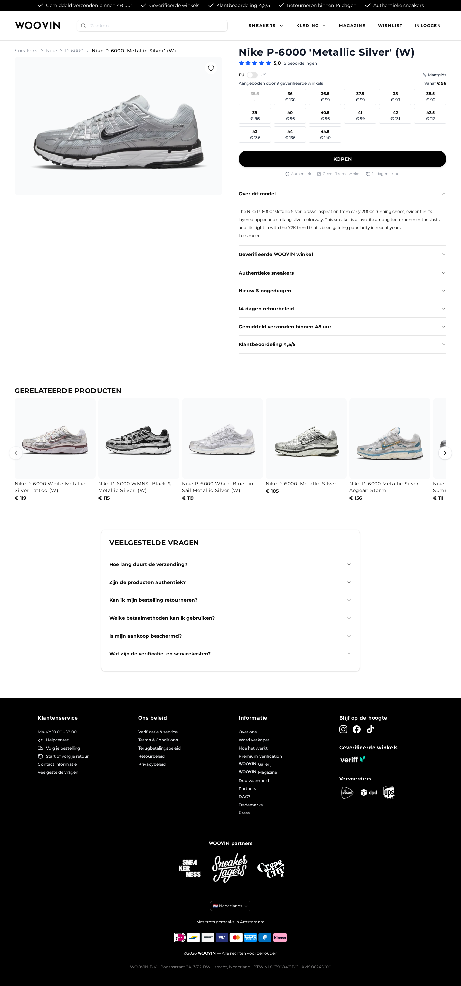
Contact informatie (57, 764)
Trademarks (251, 804)
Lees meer (249, 235)
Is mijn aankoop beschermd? (145, 636)
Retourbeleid (151, 756)
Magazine (352, 25)
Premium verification (260, 756)
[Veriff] (352, 759)
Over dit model (257, 194)
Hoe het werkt (253, 748)
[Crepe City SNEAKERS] (270, 869)
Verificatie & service (158, 731)
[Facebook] (357, 729)
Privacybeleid (152, 764)
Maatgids (437, 74)
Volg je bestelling (63, 748)
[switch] (252, 75)
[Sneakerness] (190, 868)
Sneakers (26, 51)
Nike (51, 51)
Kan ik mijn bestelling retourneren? (153, 600)
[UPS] (389, 792)
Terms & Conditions (158, 739)
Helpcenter (57, 739)
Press (244, 812)
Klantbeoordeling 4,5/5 (267, 344)
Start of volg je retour (67, 756)
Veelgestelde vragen (58, 772)
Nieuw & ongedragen (265, 291)
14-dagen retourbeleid (266, 309)
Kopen (342, 159)
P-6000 (74, 51)
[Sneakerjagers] (230, 869)
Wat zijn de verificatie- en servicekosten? (160, 654)
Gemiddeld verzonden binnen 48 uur (285, 326)
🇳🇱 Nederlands (227, 905)
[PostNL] (347, 793)
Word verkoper (254, 739)
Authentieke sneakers (266, 273)
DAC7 (244, 796)
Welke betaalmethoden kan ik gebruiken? (162, 618)
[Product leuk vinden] (211, 68)
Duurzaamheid (254, 780)
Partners (247, 788)
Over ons (248, 731)
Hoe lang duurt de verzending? (148, 564)
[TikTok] (370, 729)
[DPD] (369, 792)
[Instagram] (343, 729)
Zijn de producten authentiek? (147, 582)
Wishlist (390, 25)
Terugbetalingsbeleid (159, 748)
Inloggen (428, 25)
